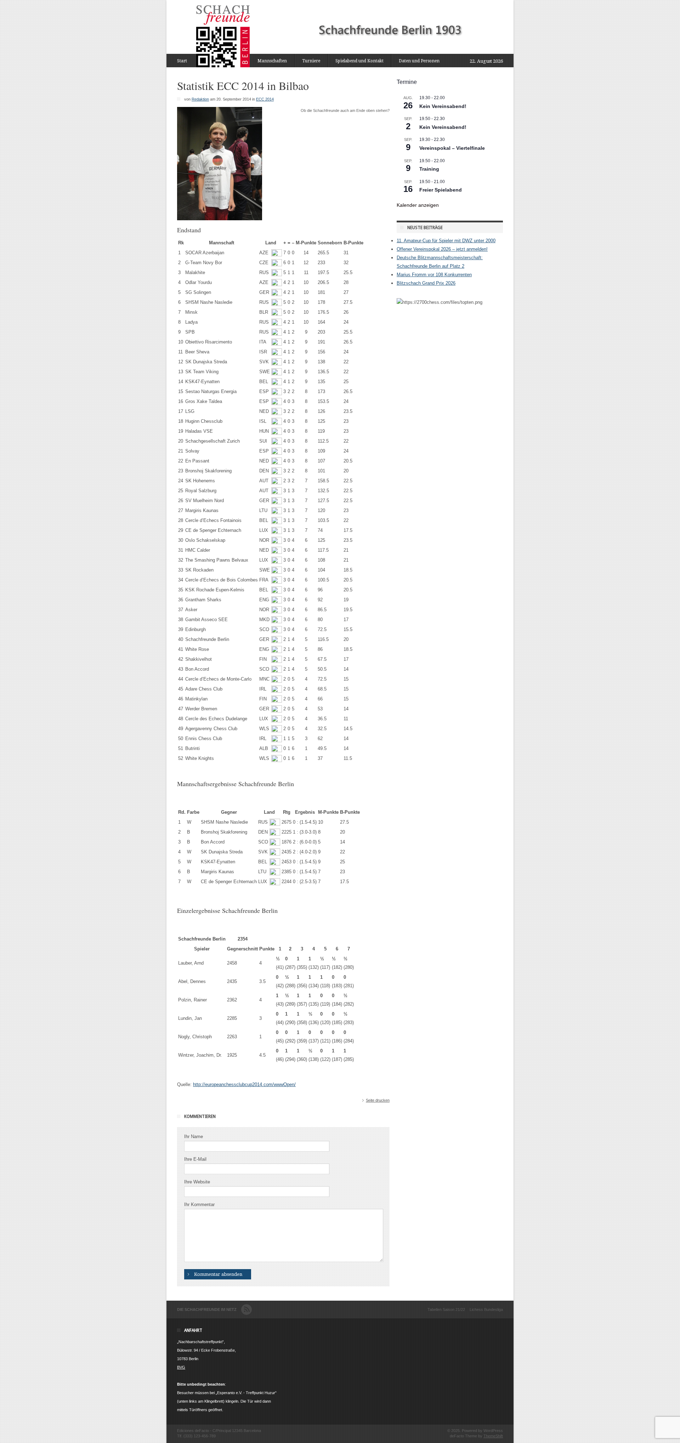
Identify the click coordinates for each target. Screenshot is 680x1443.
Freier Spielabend (440, 190)
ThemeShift (493, 1436)
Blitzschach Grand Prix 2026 (426, 283)
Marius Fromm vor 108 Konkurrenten (434, 274)
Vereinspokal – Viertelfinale (452, 148)
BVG (181, 1367)
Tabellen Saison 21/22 (446, 1309)
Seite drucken (378, 1100)
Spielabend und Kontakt (359, 60)
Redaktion (200, 99)
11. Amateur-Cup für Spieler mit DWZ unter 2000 (446, 240)
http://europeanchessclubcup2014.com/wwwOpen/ (244, 1084)
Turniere (311, 60)
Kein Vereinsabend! (442, 106)
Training (429, 169)
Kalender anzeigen (418, 205)
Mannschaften (272, 60)
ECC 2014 (265, 99)
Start (182, 60)
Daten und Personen (419, 60)
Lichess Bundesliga (486, 1309)
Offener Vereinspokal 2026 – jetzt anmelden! (442, 249)
